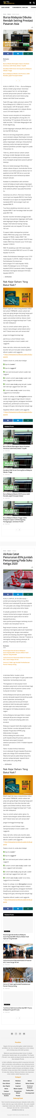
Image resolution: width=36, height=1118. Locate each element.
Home (4, 14)
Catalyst (14, 550)
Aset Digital (6, 1086)
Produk (18, 1095)
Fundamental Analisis (20, 7)
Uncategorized (29, 1093)
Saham (9, 14)
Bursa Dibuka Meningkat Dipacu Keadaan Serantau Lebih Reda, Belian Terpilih (16, 447)
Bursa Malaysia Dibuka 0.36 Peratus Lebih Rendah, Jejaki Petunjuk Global (16, 495)
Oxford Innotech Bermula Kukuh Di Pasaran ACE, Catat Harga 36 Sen (17, 961)
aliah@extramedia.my (18, 1110)
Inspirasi (18, 1086)
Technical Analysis (30, 1087)
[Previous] (16, 80)
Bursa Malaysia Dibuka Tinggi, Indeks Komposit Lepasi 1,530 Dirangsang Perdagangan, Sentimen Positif (15, 520)
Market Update (15, 14)
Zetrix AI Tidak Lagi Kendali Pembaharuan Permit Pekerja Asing (16, 985)
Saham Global (30, 1083)
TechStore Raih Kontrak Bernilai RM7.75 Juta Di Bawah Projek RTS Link (17, 1009)
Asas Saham (5, 7)
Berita (6, 1088)
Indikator (18, 1083)
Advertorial (6, 1081)
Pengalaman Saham (18, 1092)
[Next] (19, 80)
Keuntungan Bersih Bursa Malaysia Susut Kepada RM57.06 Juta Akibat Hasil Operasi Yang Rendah (15, 652)
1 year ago (7, 450)
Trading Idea (29, 1090)
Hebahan (18, 1081)
